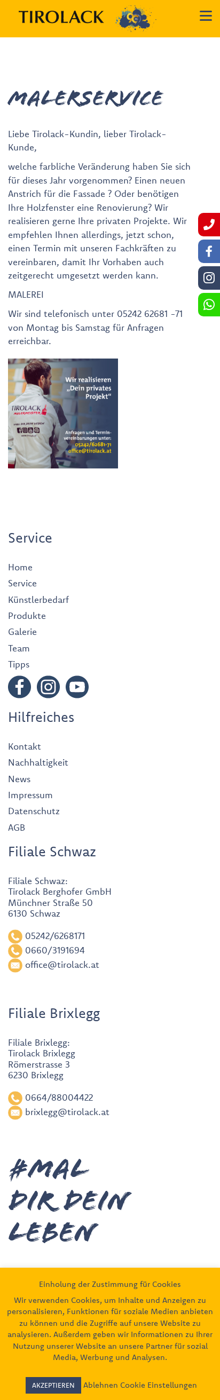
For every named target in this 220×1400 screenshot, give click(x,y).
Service (22, 582)
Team (19, 648)
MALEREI (26, 294)
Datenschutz (34, 810)
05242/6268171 (55, 935)
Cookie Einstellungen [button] (158, 1385)
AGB (16, 827)
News (19, 778)
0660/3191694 (55, 950)
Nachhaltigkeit (38, 762)
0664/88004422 (59, 1097)
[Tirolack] (61, 17)
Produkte (27, 615)
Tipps (18, 664)
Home (20, 566)
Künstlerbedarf (38, 599)
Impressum (30, 794)
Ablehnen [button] (100, 1385)
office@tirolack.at (62, 964)
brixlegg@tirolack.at (67, 1111)
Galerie (22, 631)
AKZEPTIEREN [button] (53, 1385)
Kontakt (24, 746)
